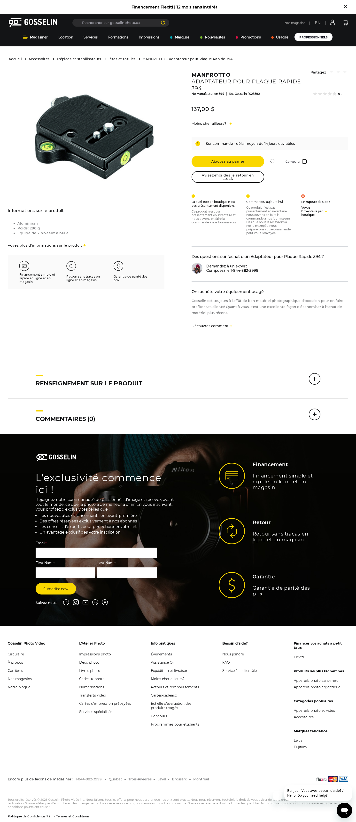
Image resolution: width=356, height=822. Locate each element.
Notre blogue (19, 687)
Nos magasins (295, 23)
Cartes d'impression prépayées (105, 703)
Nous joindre (233, 654)
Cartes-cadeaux (164, 695)
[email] (344, 73)
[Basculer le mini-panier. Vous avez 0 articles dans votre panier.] (345, 23)
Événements (161, 654)
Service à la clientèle (239, 670)
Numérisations (91, 687)
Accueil (15, 59)
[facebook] (331, 73)
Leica (298, 740)
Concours (159, 716)
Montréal (201, 779)
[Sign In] (332, 22)
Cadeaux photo (92, 679)
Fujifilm (300, 747)
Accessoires (39, 59)
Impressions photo (95, 654)
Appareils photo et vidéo (314, 710)
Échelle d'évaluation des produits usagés (171, 705)
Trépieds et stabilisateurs (78, 59)
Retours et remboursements (175, 687)
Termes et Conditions (72, 816)
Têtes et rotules (122, 59)
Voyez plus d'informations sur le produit (45, 245)
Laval (161, 779)
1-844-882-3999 (89, 779)
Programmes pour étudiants (175, 724)
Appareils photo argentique (317, 687)
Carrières (15, 670)
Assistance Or (162, 662)
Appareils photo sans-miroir (317, 680)
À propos (15, 662)
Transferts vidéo (92, 695)
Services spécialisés (95, 712)
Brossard (179, 779)
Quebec (116, 779)
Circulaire (16, 654)
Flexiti (299, 657)
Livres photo (89, 670)
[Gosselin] (33, 22)
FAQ (226, 662)
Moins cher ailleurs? (168, 679)
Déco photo (89, 662)
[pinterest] (338, 73)
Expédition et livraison (169, 670)
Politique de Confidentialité (29, 816)
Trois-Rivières (140, 779)
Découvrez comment (210, 326)
